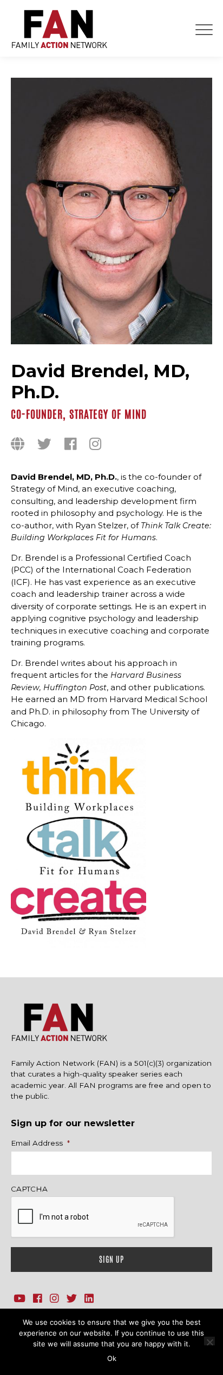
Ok (111, 1358)
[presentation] (93, 1217)
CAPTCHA (29, 1189)
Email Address (40, 1143)
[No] (209, 1341)
